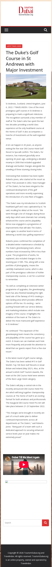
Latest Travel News (14, 46)
